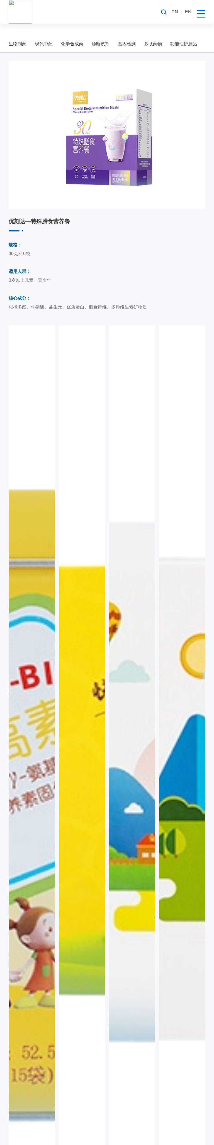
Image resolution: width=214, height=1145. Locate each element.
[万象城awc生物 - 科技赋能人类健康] (20, 12)
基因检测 (127, 43)
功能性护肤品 (183, 43)
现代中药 (44, 43)
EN (188, 11)
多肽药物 (153, 43)
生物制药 (17, 43)
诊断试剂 (101, 43)
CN (174, 11)
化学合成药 (72, 43)
